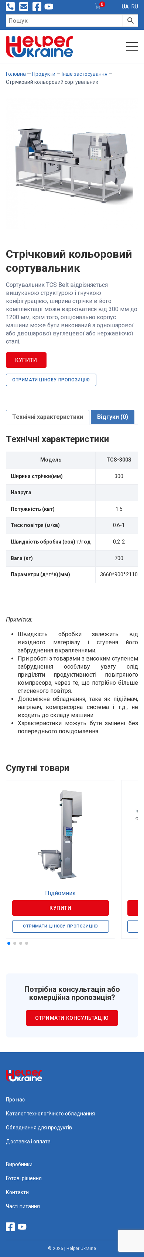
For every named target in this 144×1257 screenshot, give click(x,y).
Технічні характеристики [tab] (47, 416)
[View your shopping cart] (98, 7)
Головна (16, 74)
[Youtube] (48, 6)
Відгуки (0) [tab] (112, 416)
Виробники (19, 1164)
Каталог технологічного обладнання (50, 1114)
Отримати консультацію (72, 1018)
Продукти (43, 74)
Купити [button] (60, 908)
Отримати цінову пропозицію (51, 379)
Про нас (15, 1100)
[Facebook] (36, 6)
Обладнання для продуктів (39, 1127)
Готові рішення (24, 1178)
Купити (26, 360)
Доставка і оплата (28, 1141)
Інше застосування (84, 74)
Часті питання (23, 1206)
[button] (8, 943)
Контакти (17, 1192)
